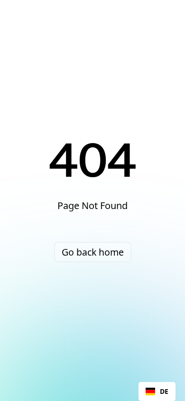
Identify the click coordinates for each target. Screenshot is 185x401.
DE (164, 391)
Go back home (93, 252)
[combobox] (157, 391)
